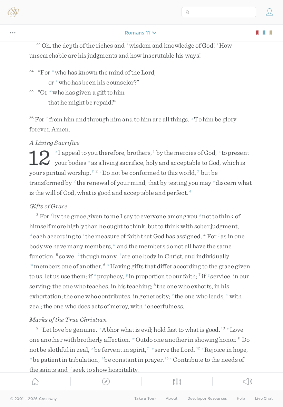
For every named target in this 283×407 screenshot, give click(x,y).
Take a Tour (145, 398)
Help (241, 398)
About (171, 398)
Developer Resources (207, 398)
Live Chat (264, 398)
